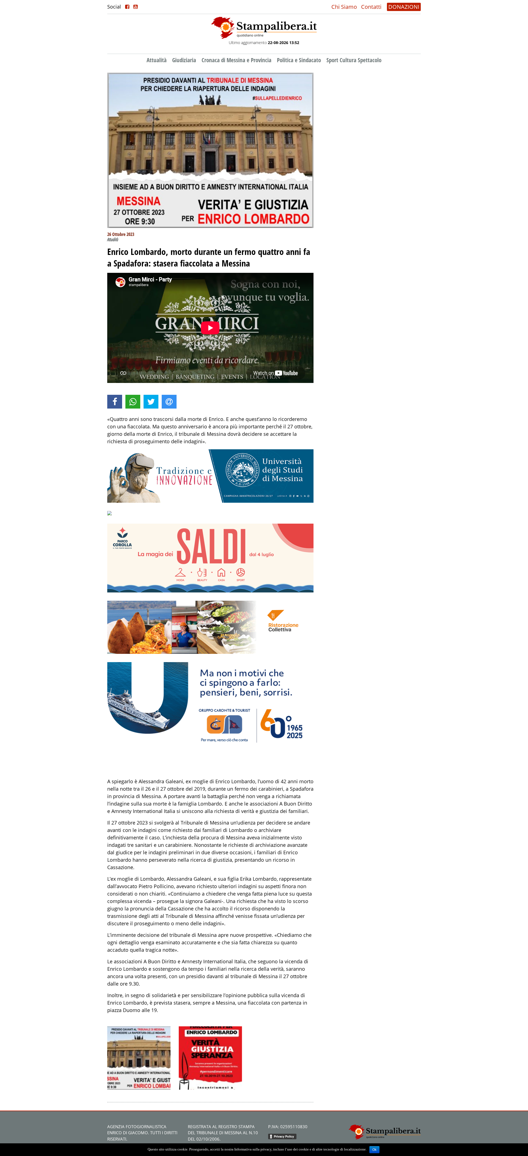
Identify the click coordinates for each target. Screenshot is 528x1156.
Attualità (157, 60)
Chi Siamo (344, 6)
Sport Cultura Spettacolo (353, 60)
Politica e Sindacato (299, 60)
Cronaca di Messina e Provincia (236, 60)
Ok (374, 1150)
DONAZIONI (403, 6)
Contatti (371, 6)
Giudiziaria (184, 60)
